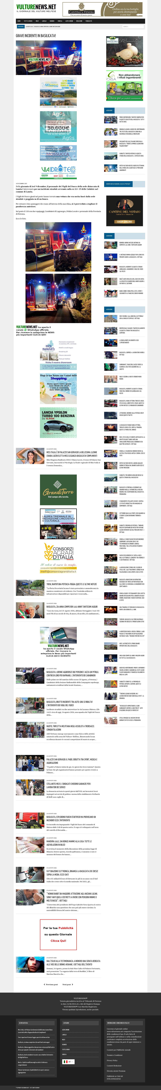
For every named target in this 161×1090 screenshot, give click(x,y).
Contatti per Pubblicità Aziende (119, 1050)
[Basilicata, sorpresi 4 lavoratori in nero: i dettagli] (110, 357)
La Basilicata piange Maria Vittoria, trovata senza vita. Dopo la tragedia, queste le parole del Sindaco (130, 427)
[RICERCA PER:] (133, 26)
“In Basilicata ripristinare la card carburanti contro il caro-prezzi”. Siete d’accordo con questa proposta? (131, 708)
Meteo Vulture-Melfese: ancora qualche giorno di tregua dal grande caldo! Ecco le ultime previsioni (131, 465)
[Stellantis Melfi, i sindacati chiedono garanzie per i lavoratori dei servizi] (30, 794)
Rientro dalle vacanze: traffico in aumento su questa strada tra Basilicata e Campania (132, 330)
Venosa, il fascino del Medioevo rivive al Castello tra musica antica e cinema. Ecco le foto (132, 453)
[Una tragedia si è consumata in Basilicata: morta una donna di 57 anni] (110, 612)
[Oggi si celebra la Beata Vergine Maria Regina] (110, 381)
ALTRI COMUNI (69, 21)
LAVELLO (44, 21)
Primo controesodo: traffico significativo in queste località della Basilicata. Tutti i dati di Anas (131, 119)
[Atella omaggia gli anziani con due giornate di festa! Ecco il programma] (110, 722)
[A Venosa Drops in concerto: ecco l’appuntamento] (110, 345)
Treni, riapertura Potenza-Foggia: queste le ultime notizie (72, 584)
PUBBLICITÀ (89, 21)
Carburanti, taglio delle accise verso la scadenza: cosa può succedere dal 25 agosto (131, 366)
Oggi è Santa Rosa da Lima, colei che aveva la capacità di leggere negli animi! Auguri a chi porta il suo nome (131, 281)
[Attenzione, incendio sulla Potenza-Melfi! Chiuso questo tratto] (110, 417)
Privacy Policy (112, 1060)
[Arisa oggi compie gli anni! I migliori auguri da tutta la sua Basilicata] (110, 660)
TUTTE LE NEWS (28, 21)
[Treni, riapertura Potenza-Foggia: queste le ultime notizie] (30, 594)
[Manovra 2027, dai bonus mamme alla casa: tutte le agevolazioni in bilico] (30, 851)
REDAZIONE (79, 21)
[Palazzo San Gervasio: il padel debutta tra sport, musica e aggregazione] (30, 769)
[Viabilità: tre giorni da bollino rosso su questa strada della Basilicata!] (110, 480)
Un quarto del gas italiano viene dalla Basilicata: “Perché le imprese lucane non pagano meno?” (131, 143)
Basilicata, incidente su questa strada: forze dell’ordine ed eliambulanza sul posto (130, 391)
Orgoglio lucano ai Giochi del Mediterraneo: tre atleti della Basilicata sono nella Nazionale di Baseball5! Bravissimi (132, 131)
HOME (19, 21)
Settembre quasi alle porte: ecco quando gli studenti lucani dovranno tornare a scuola (132, 515)
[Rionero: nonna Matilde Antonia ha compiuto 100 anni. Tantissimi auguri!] (110, 247)
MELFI (37, 21)
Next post (67, 984)
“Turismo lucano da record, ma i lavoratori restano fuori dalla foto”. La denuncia (131, 696)
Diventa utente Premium (116, 1071)
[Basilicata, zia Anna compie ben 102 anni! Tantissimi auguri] (30, 617)
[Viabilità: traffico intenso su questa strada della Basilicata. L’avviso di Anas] (110, 158)
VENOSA (60, 21)
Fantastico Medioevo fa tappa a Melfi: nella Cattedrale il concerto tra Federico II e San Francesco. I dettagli (131, 557)
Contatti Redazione (114, 1066)
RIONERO (52, 21)
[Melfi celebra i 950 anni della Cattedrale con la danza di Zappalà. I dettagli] (110, 321)
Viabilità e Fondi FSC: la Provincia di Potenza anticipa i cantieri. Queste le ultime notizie (130, 683)
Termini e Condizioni (114, 1055)
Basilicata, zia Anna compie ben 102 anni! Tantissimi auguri (72, 606)
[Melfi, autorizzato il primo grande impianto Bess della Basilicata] (110, 648)
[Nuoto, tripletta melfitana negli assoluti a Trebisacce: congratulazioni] (30, 736)
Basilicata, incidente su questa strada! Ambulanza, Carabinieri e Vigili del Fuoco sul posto (131, 269)
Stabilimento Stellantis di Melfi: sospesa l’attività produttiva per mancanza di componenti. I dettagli (131, 503)
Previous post (52, 984)
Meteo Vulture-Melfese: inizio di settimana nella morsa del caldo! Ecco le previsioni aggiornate (131, 168)
